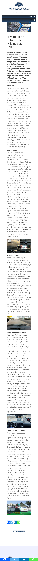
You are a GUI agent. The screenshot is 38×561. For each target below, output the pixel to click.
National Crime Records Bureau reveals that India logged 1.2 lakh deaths (19, 109)
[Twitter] (11, 521)
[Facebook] (8, 521)
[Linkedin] (15, 521)
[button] (31, 16)
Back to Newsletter (19, 532)
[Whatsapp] (18, 521)
